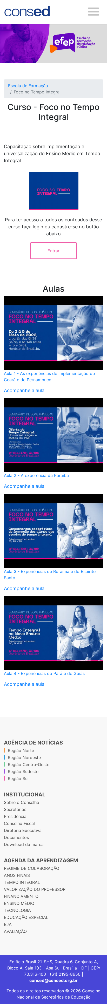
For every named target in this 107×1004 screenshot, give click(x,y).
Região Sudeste (23, 771)
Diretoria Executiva (23, 830)
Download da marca (24, 844)
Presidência (15, 816)
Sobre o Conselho (21, 802)
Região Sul (18, 778)
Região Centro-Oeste (28, 764)
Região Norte (21, 750)
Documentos (16, 837)
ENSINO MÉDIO (19, 903)
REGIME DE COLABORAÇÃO (31, 868)
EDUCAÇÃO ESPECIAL (26, 917)
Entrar (53, 250)
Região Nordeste (24, 757)
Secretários (15, 809)
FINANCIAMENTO (21, 896)
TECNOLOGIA (17, 910)
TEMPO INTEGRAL (22, 882)
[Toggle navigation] (93, 11)
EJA (8, 924)
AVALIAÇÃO (15, 931)
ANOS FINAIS (17, 875)
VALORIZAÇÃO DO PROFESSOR (34, 889)
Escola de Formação (28, 85)
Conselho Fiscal (19, 823)
